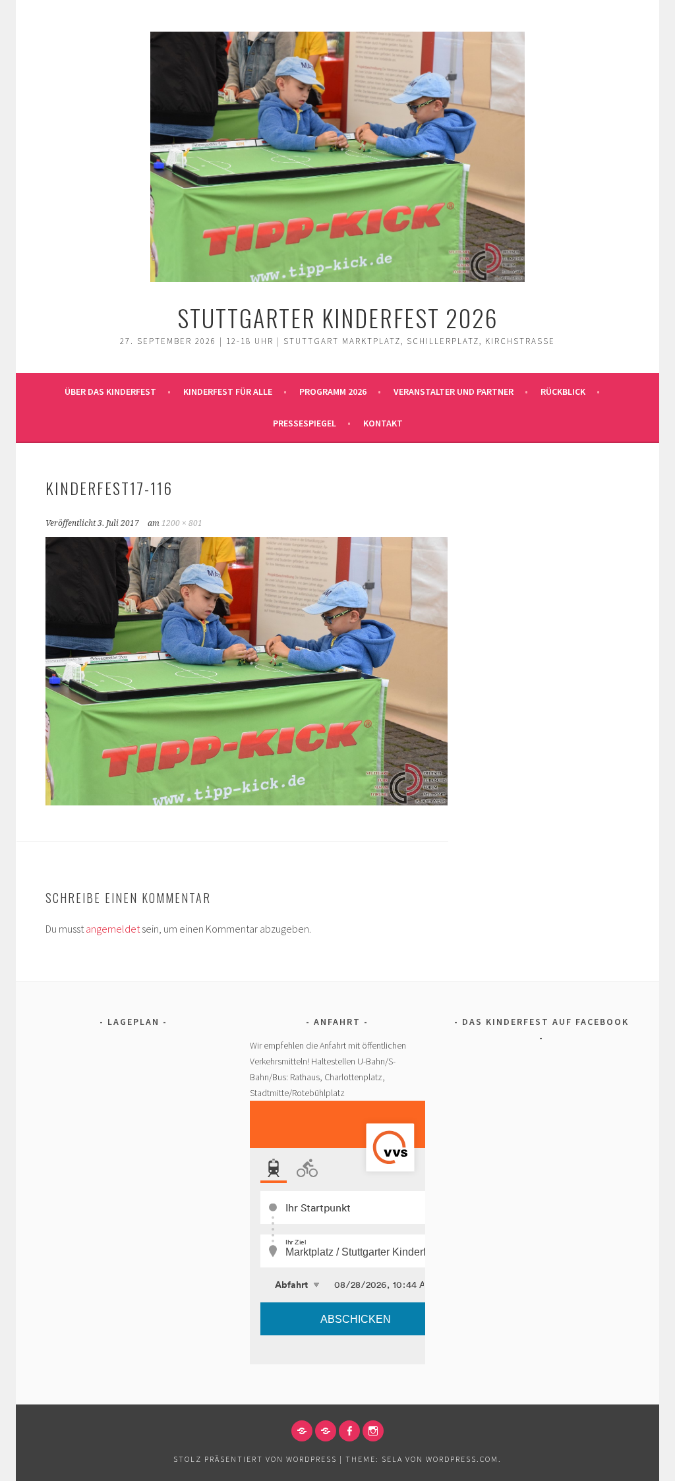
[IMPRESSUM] (301, 1430)
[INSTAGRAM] (373, 1430)
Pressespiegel (304, 423)
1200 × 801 (181, 523)
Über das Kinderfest (110, 391)
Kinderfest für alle (227, 391)
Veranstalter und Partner (454, 391)
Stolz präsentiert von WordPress (255, 1459)
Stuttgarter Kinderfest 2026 (337, 317)
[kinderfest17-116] (246, 801)
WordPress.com (462, 1459)
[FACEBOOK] (349, 1430)
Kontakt (383, 423)
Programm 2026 (333, 391)
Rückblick (563, 391)
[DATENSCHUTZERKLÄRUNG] (325, 1430)
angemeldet (113, 928)
